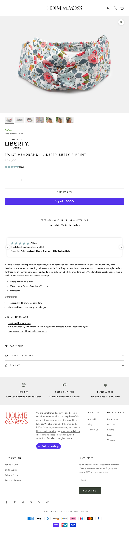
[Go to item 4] (39, 120)
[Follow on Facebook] (6, 502)
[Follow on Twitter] (14, 502)
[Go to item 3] (29, 120)
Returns (110, 429)
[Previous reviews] (8, 247)
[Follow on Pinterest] (39, 502)
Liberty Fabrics (64, 423)
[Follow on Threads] (31, 502)
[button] (12, 166)
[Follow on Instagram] (23, 502)
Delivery (111, 424)
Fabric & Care (11, 464)
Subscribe (89, 490)
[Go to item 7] (69, 120)
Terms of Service (13, 480)
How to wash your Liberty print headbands (27, 331)
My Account (112, 419)
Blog (90, 424)
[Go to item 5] (49, 120)
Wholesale (112, 440)
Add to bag (64, 191)
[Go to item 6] (59, 120)
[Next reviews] (121, 247)
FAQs (109, 434)
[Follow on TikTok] (47, 502)
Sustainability (11, 469)
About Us (92, 419)
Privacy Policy (11, 475)
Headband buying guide (19, 323)
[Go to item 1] (9, 120)
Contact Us (93, 429)
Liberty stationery (60, 427)
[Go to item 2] (19, 120)
